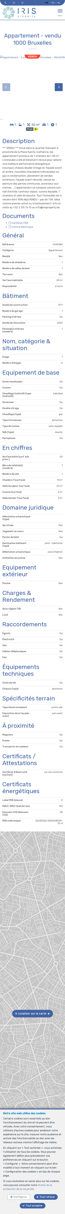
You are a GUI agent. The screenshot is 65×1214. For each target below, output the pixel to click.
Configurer (20, 1197)
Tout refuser (47, 1197)
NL (59, 3)
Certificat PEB (19, 222)
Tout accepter (34, 1205)
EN (53, 3)
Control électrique (22, 226)
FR (46, 3)
